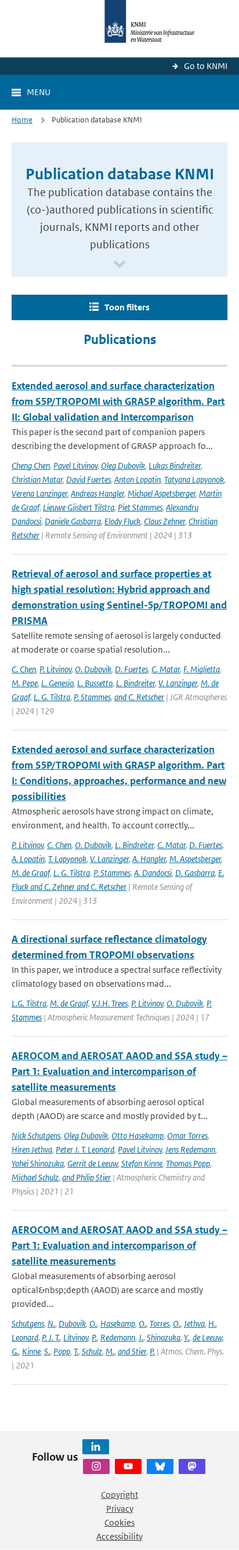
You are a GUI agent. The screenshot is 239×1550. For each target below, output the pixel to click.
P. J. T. (51, 1337)
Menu (38, 91)
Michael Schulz (35, 1177)
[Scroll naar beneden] (119, 265)
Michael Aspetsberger (161, 493)
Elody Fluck (122, 521)
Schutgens (28, 1323)
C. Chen (24, 669)
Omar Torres (187, 1135)
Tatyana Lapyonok (194, 479)
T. (76, 1351)
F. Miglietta (201, 669)
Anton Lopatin (137, 479)
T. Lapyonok (67, 858)
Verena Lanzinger (39, 493)
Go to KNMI (205, 65)
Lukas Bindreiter (175, 465)
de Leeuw (207, 1337)
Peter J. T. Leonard (85, 1149)
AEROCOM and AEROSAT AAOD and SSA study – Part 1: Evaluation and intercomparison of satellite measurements (119, 1071)
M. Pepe (25, 683)
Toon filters (127, 307)
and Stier (132, 1351)
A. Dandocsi (153, 872)
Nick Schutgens (36, 1135)
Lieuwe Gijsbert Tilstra (78, 507)
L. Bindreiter (135, 683)
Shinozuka (163, 1337)
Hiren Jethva (32, 1149)
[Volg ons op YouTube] (128, 1466)
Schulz (92, 1351)
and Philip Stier (86, 1177)
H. (212, 1323)
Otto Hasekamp (137, 1135)
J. (141, 1337)
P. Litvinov (55, 669)
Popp (61, 1351)
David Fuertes (88, 479)
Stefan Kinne (141, 1163)
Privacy (119, 1508)
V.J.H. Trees (110, 1003)
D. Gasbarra (195, 872)
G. (15, 1351)
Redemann (117, 1337)
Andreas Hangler (97, 493)
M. (110, 1351)
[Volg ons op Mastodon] (192, 1466)
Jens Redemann (190, 1149)
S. (47, 1351)
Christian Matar (37, 479)
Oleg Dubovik (123, 465)
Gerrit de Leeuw (92, 1163)
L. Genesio (57, 683)
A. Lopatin (28, 858)
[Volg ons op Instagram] (96, 1466)
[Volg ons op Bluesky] (160, 1466)
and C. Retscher (139, 696)
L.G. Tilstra (29, 1003)
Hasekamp (117, 1323)
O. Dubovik (93, 669)
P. (94, 1337)
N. (51, 1323)
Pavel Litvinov (75, 465)
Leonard (25, 1337)
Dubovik (72, 1323)
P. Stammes (92, 696)
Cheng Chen (31, 465)
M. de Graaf (31, 872)
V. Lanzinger (177, 683)
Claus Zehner (164, 521)
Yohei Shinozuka (38, 1163)
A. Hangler (149, 858)
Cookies (119, 1522)
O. (93, 1323)
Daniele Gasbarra (73, 521)
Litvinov (75, 1337)
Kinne (31, 1351)
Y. (186, 1337)
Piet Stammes (140, 507)
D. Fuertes (131, 669)
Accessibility (119, 1536)
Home (22, 120)
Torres (159, 1323)
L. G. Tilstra (52, 696)
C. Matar (165, 669)
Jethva (194, 1323)
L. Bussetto (95, 683)
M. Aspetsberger (195, 858)
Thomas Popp (188, 1163)
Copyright (119, 1494)
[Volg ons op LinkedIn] (95, 1447)
